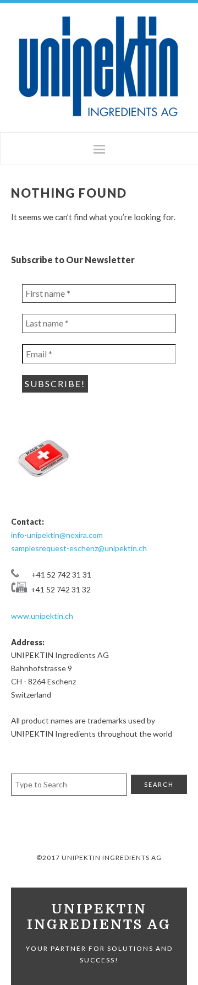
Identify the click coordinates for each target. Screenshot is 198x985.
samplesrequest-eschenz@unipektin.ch (79, 548)
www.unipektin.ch (42, 616)
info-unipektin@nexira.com (57, 535)
